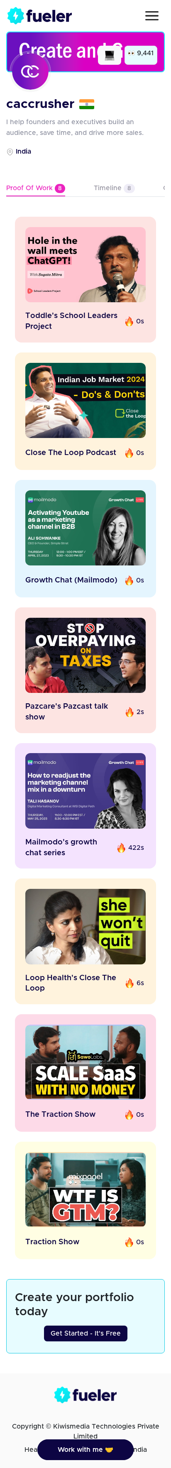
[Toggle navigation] (152, 16)
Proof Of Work (34, 188)
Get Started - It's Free (86, 1333)
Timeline (112, 188)
